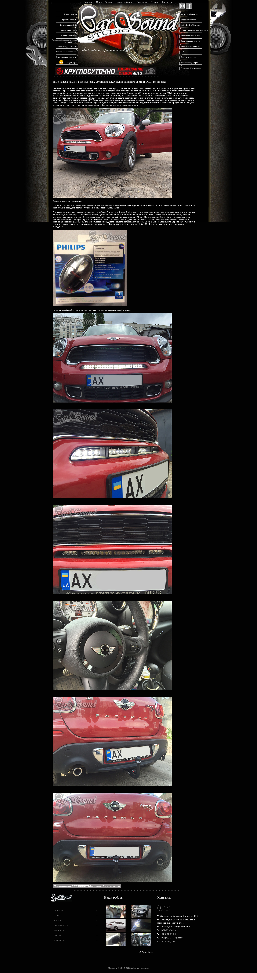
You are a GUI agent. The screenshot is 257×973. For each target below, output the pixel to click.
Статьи (155, 2)
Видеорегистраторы (189, 62)
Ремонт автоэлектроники (66, 52)
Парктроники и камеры (190, 41)
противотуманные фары (66, 214)
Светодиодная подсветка (66, 57)
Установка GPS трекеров (191, 68)
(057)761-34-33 (168, 930)
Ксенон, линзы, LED (68, 25)
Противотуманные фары (191, 36)
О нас (99, 2)
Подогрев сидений (188, 57)
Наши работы (124, 2)
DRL (182, 52)
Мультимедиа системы (67, 46)
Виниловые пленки (69, 36)
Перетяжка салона (188, 19)
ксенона (103, 224)
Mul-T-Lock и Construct (190, 25)
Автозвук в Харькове (189, 14)
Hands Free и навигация (190, 46)
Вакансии (142, 2)
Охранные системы (69, 19)
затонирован (82, 310)
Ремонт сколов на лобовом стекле (194, 30)
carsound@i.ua (168, 941)
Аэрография (72, 62)
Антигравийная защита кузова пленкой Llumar (64, 41)
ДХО (105, 102)
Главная (88, 2)
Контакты (167, 2)
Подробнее (147, 952)
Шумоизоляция (70, 14)
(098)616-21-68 (168, 934)
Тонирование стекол (68, 30)
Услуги (108, 2)
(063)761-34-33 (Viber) (171, 938)
